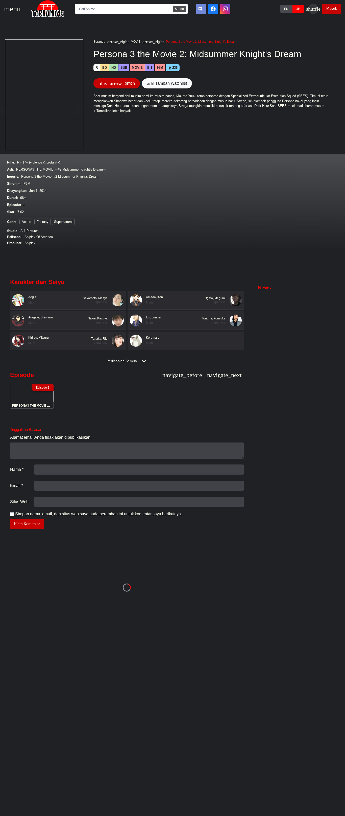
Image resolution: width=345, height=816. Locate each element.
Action (26, 222)
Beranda (99, 41)
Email (16, 485)
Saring (179, 9)
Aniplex (29, 243)
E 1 (149, 67)
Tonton (116, 83)
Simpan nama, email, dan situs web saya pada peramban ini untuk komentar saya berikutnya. (98, 514)
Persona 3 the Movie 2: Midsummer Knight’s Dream (201, 41)
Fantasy (42, 222)
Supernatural (63, 222)
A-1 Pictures (29, 231)
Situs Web (19, 502)
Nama (16, 469)
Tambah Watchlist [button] (167, 83)
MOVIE (135, 41)
